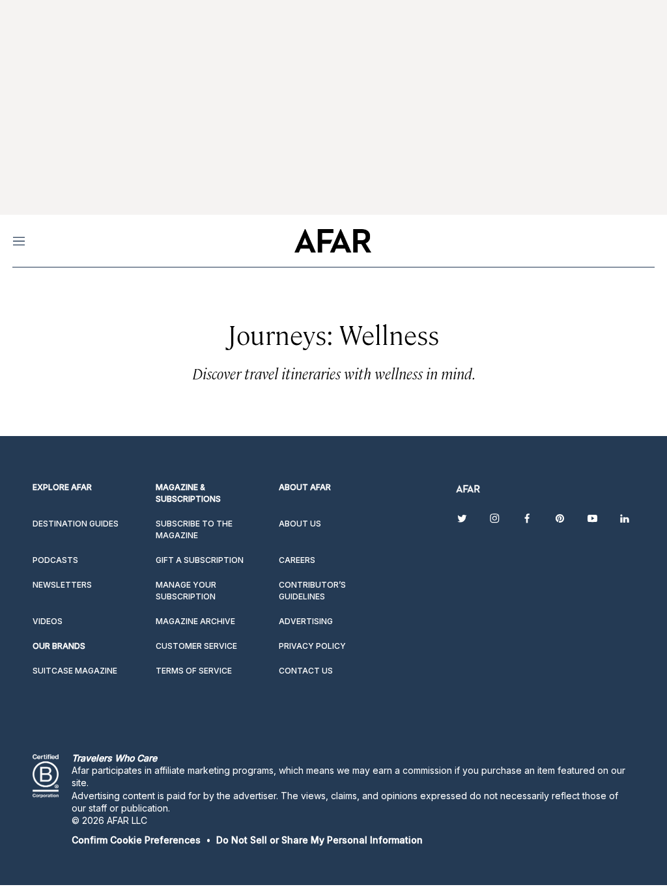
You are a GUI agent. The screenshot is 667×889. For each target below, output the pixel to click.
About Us (300, 523)
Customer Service (196, 646)
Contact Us (306, 671)
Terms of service (194, 671)
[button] (136, 840)
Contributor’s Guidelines (312, 590)
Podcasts (55, 560)
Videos (48, 621)
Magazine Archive (195, 621)
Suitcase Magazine (75, 671)
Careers (297, 560)
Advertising (306, 621)
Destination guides (76, 523)
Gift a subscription (200, 560)
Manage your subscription (186, 590)
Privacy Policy (312, 646)
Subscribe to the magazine (194, 529)
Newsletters (62, 585)
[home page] (332, 241)
